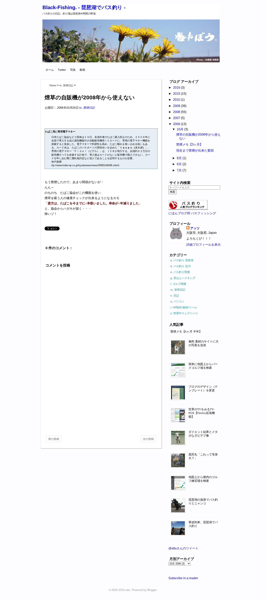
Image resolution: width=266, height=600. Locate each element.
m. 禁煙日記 (87, 107)
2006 (177, 124)
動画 (82, 69)
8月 (179, 164)
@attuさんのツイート (183, 548)
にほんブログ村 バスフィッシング (192, 213)
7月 (179, 170)
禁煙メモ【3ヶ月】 (189, 144)
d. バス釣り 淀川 (180, 266)
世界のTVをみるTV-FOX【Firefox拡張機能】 (201, 413)
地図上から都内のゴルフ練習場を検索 (203, 479)
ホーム (50, 69)
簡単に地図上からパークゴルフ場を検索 (203, 366)
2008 (177, 112)
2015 (177, 93)
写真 (73, 69)
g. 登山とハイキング (182, 278)
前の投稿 (53, 438)
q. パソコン (177, 301)
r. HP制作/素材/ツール (183, 307)
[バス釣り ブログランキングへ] (187, 208)
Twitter (62, 69)
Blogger (152, 589)
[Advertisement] (101, 401)
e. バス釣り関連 (180, 272)
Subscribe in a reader (183, 578)
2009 (177, 106)
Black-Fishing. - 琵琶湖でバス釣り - (84, 7)
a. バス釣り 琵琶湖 (181, 260)
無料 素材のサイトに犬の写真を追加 (203, 343)
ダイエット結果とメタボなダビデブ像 (203, 433)
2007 (177, 118)
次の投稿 (148, 438)
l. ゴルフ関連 (178, 283)
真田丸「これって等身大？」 (203, 456)
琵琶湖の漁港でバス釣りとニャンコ (203, 501)
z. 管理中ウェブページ (184, 313)
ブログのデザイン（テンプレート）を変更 (203, 388)
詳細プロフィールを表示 (203, 244)
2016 (177, 87)
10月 (180, 129)
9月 (179, 158)
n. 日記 (174, 295)
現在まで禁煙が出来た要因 (195, 150)
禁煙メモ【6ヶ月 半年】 (186, 331)
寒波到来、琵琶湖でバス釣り (203, 524)
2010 (177, 99)
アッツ (195, 228)
